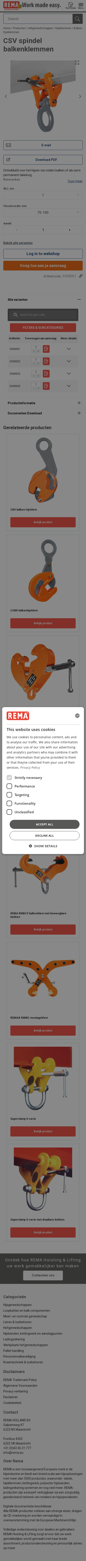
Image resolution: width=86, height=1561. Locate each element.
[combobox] (77, 716)
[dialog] (43, 780)
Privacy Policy (30, 767)
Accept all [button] (44, 824)
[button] (43, 846)
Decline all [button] (44, 836)
